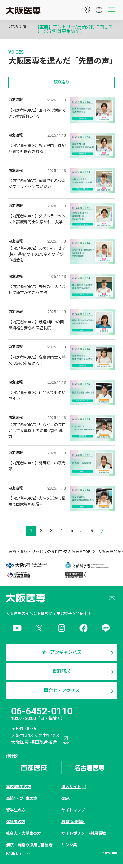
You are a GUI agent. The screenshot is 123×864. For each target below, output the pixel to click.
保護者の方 (15, 821)
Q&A (65, 798)
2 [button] (41, 530)
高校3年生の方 (18, 786)
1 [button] (31, 530)
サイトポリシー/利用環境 (83, 833)
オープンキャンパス (61, 652)
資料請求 (61, 671)
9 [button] (92, 530)
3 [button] (51, 530)
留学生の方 (15, 810)
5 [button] (71, 530)
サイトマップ (73, 810)
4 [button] (61, 530)
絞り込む (61, 82)
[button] (102, 531)
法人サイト (71, 786)
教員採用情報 (73, 821)
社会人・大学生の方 (23, 833)
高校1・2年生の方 (21, 798)
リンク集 (69, 845)
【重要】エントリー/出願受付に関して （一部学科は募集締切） (74, 29)
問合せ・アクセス (61, 690)
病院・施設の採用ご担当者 (29, 845)
